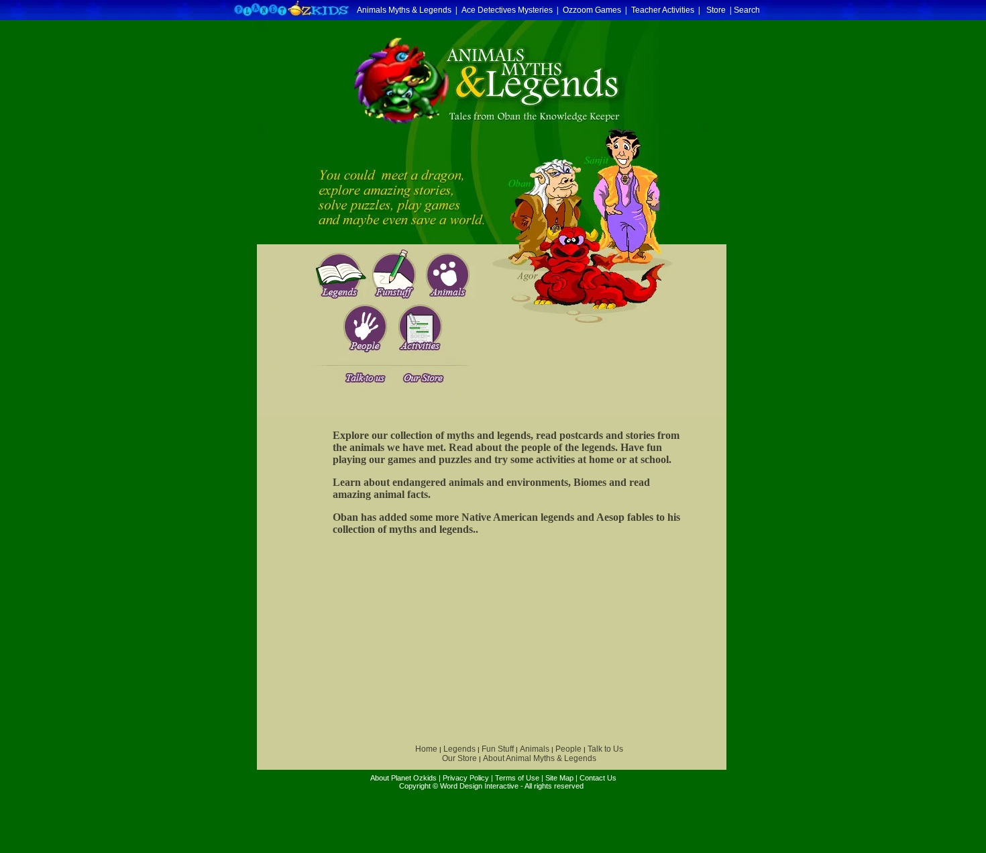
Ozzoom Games (592, 10)
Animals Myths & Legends (404, 10)
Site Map (559, 778)
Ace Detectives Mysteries (507, 10)
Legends (459, 749)
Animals (534, 749)
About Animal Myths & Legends (539, 758)
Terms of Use (517, 778)
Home (426, 749)
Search (747, 10)
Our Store (459, 758)
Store (716, 10)
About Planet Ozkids (403, 778)
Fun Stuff (498, 749)
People (568, 749)
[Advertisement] (424, 640)
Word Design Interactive (479, 786)
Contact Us (598, 778)
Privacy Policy (466, 778)
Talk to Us (605, 749)
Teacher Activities (662, 10)
